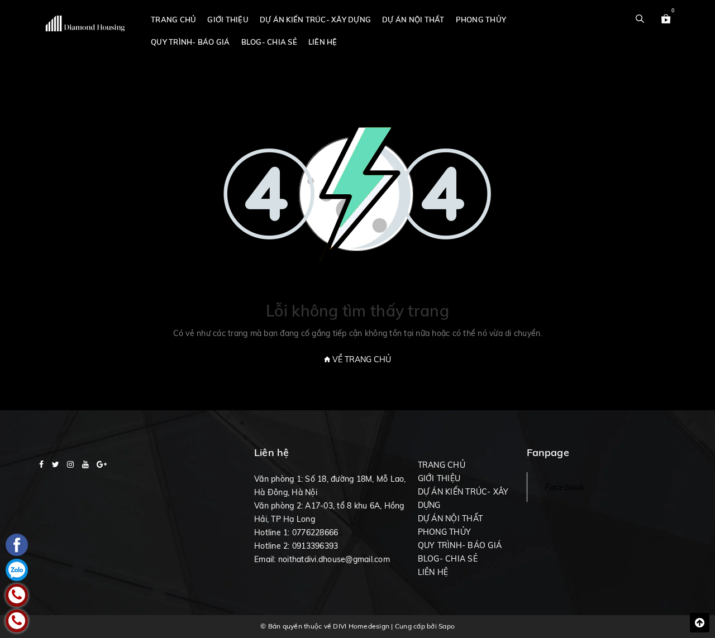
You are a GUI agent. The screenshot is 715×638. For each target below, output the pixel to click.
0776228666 (315, 532)
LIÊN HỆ (322, 41)
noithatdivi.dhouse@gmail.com (334, 559)
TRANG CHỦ (173, 19)
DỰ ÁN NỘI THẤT (413, 19)
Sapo (446, 626)
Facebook (564, 486)
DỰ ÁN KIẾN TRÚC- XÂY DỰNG (315, 19)
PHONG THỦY (481, 19)
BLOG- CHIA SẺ (269, 41)
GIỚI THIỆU (228, 19)
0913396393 (315, 546)
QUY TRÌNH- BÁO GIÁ (190, 41)
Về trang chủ (360, 359)
